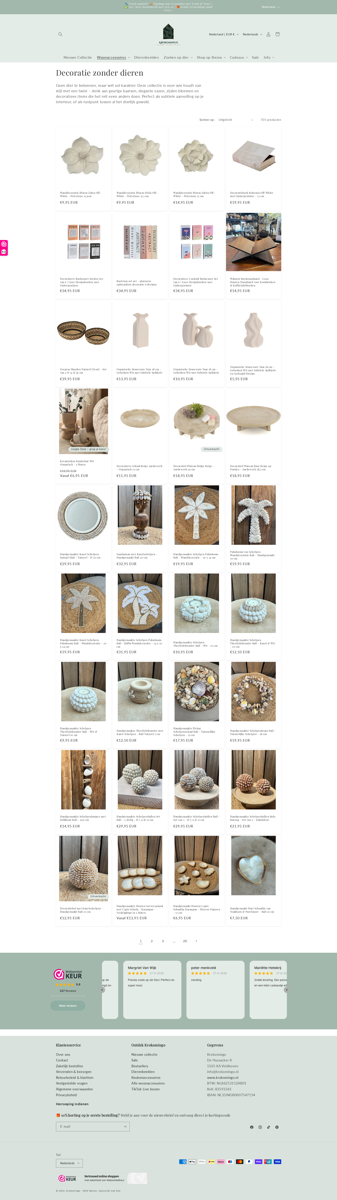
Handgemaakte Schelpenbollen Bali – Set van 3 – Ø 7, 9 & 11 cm (196, 818)
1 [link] (141, 941)
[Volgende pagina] (196, 941)
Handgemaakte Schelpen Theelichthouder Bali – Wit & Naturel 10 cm (78, 732)
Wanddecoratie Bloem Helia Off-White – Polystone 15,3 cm (137, 194)
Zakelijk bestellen (69, 1066)
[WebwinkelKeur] (101, 1179)
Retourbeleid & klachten (75, 1077)
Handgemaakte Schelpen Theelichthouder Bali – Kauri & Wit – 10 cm (252, 643)
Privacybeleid (66, 1095)
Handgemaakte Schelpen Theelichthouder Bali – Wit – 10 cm (195, 644)
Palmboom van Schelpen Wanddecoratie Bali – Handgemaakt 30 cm (252, 555)
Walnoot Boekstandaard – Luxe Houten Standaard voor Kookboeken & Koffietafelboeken (252, 282)
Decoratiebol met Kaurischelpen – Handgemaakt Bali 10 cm (81, 910)
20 (185, 941)
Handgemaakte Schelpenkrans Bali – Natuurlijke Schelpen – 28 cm (253, 732)
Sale (134, 1060)
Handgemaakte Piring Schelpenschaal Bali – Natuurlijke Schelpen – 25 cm (194, 732)
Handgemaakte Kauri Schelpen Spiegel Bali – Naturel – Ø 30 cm (80, 556)
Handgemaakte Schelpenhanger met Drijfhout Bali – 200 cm (83, 818)
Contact (62, 1060)
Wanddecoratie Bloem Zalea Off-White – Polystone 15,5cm (80, 194)
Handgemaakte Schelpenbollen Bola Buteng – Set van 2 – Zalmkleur (252, 818)
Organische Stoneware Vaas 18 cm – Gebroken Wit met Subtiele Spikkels (196, 371)
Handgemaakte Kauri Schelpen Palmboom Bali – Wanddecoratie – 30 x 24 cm (83, 643)
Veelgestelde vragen (72, 1083)
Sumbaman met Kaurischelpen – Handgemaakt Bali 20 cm (137, 556)
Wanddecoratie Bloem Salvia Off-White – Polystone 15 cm (194, 194)
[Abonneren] (124, 1126)
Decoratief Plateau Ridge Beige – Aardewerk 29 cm (193, 467)
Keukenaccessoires (146, 1077)
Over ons (63, 1054)
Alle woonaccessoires (148, 1083)
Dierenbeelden (142, 1072)
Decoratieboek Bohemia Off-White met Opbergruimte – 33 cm (251, 194)
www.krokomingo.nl (223, 1077)
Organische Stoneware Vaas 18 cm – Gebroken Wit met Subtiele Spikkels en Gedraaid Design (253, 370)
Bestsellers (139, 1066)
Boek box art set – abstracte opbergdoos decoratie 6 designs (137, 282)
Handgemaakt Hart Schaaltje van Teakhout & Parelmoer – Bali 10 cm (252, 910)
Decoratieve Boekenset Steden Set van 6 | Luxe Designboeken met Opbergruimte (81, 282)
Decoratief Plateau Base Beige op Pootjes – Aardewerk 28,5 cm (250, 467)
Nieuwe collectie (144, 1054)
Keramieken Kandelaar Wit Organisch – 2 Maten (77, 463)
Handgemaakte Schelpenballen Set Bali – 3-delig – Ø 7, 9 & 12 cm (138, 818)
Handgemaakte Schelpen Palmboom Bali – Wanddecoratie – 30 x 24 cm (195, 556)
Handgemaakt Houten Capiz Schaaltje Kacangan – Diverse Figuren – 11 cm (196, 909)
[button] (60, 34)
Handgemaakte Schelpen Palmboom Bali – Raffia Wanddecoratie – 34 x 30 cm (139, 643)
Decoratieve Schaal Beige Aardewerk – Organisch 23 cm (139, 467)
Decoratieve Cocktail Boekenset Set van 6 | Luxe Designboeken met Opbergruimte (195, 282)
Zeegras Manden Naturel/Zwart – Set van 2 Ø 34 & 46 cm (83, 371)
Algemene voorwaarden (74, 1089)
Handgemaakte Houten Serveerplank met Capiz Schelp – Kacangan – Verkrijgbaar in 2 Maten (140, 909)
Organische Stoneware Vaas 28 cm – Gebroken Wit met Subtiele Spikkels (139, 371)
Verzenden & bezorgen (74, 1072)
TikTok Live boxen (145, 1089)
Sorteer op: (207, 119)
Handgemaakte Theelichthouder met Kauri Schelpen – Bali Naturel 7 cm (140, 732)
